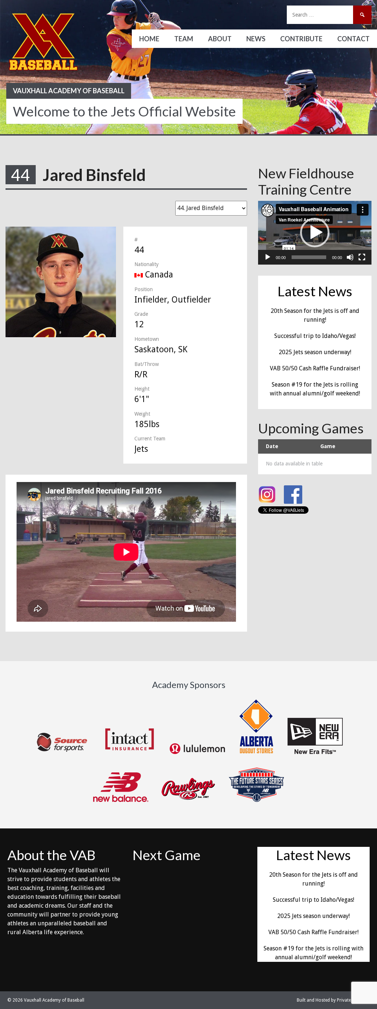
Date (272, 446)
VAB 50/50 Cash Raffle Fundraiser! (315, 368)
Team (183, 39)
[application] (314, 233)
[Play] (267, 257)
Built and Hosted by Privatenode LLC (333, 1000)
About (220, 39)
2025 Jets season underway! (315, 352)
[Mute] (350, 257)
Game (327, 446)
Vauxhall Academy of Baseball (68, 91)
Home (149, 39)
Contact (353, 39)
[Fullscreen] (362, 257)
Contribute (301, 39)
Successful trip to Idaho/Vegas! (315, 335)
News (255, 39)
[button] (315, 232)
